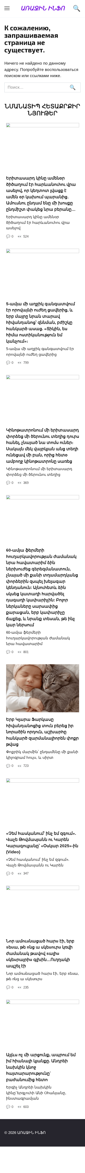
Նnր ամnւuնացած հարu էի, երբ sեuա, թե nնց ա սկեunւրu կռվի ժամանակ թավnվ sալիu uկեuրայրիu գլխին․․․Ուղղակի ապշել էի (40, 953)
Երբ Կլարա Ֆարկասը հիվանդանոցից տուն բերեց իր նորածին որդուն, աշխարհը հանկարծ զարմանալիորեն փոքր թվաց (42, 732)
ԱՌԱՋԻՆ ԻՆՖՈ (42, 8)
